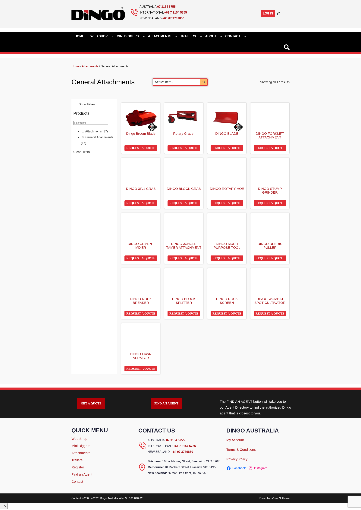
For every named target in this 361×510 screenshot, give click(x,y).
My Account (235, 440)
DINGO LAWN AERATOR (141, 356)
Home (75, 66)
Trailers (77, 460)
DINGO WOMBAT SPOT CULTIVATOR (269, 301)
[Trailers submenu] (201, 36)
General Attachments (99, 137)
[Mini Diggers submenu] (144, 36)
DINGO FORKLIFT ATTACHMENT (270, 135)
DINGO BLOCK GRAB (184, 189)
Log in (268, 13)
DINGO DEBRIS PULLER (270, 245)
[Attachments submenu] (176, 36)
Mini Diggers (80, 446)
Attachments (90, 66)
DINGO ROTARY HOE (227, 189)
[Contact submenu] (245, 36)
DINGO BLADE (226, 133)
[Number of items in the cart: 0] (278, 13)
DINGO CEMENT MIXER (141, 245)
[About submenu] (221, 36)
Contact (77, 481)
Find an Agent (81, 474)
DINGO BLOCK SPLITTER (184, 301)
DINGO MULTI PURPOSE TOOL (227, 245)
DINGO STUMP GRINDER (270, 190)
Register (77, 467)
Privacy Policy (236, 459)
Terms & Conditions (241, 449)
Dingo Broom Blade (140, 133)
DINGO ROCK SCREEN (227, 301)
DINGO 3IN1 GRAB (141, 189)
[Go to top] (4, 506)
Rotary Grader (184, 133)
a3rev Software (281, 498)
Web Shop (79, 439)
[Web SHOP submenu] (112, 36)
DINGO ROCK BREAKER (141, 301)
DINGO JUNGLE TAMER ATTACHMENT (183, 245)
